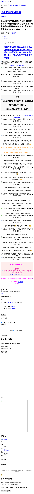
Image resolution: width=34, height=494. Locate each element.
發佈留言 (3, 324)
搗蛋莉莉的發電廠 (11, 12)
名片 (5, 40)
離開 (9, 490)
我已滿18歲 (3, 490)
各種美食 (12, 308)
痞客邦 (9, 302)
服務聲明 (17, 471)
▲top (2, 311)
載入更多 (3, 314)
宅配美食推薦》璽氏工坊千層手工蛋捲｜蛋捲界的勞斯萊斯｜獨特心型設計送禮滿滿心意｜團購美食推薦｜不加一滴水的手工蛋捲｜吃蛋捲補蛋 (18, 52)
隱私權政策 (28, 470)
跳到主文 (3, 16)
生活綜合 (13, 33)
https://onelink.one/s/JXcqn (17, 274)
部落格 (6, 38)
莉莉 (2, 293)
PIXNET (7, 470)
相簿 (5, 36)
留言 (13, 302)
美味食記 (12, 307)
